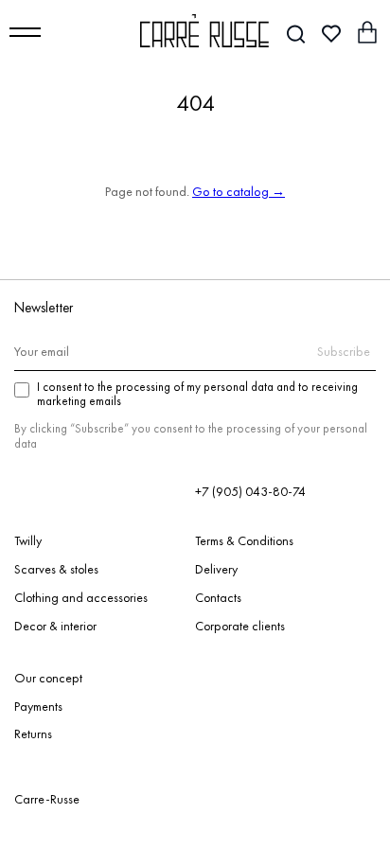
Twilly (28, 541)
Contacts (218, 598)
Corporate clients (240, 626)
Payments (38, 707)
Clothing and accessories (81, 598)
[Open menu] (25, 32)
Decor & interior (55, 626)
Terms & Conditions (244, 541)
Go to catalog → (238, 191)
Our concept (48, 678)
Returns (33, 734)
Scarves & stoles (56, 569)
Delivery (216, 569)
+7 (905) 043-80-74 (250, 491)
